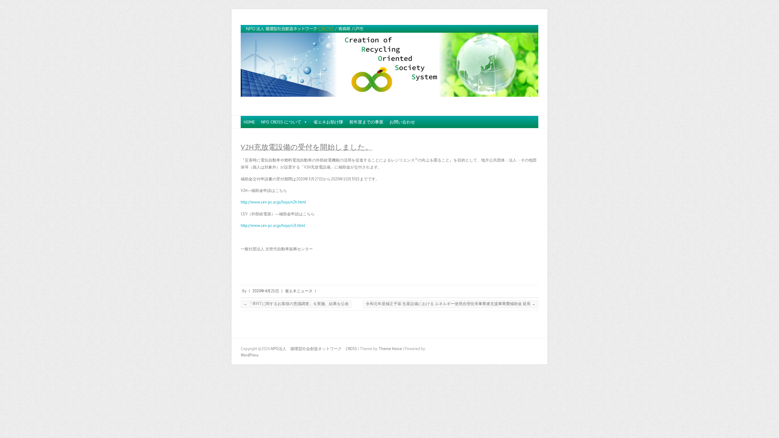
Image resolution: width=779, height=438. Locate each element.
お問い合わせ (402, 122)
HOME (249, 122)
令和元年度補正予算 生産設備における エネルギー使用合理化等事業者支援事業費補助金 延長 (451, 303)
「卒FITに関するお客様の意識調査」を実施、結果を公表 (296, 303)
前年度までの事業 (366, 122)
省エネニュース (299, 291)
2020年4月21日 (265, 291)
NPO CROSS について (281, 122)
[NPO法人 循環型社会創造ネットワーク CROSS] (389, 62)
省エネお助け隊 (328, 122)
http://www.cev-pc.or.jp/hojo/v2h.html (273, 202)
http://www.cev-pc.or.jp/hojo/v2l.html (273, 225)
